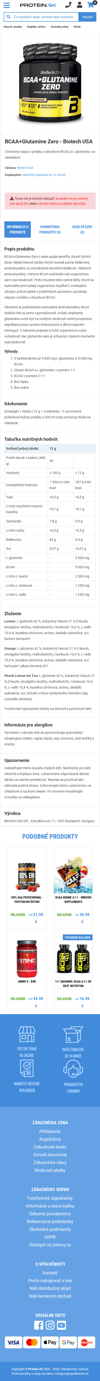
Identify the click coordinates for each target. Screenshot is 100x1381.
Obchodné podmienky (50, 1229)
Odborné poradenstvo (50, 1214)
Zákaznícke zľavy (50, 1162)
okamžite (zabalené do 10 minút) (44, 175)
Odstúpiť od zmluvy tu (50, 1245)
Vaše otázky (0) (82, 229)
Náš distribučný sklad (50, 1288)
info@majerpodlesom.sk (72, 1373)
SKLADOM (17, 914)
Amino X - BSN (27, 981)
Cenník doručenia (50, 1154)
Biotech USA (25, 168)
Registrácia (50, 1139)
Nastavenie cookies (75, 1369)
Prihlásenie (50, 1131)
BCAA (77, 26)
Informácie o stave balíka (50, 1206)
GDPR (50, 1237)
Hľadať (87, 17)
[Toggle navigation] (8, 5)
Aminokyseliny (60, 26)
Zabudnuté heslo (50, 1147)
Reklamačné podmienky (50, 1221)
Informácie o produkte (17, 229)
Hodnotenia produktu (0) (50, 229)
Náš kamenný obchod (50, 1296)
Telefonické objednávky (50, 1198)
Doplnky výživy (36, 26)
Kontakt (50, 1273)
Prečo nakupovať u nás (50, 1280)
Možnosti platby (50, 1170)
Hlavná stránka (13, 26)
